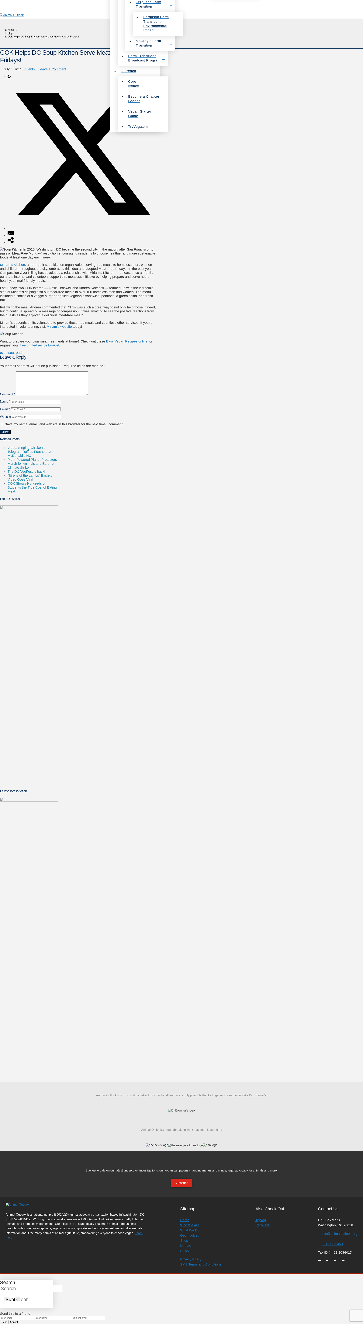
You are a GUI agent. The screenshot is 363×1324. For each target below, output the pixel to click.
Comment (7, 394)
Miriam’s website (59, 326)
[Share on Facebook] (9, 77)
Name (5, 401)
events (5, 353)
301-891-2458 (332, 1244)
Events (29, 69)
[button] (358, 15)
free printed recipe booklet (39, 345)
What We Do (189, 1230)
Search (7, 1282)
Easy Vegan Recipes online (126, 341)
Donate (185, 1246)
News (184, 1251)
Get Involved (189, 1235)
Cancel (14, 1322)
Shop (184, 1240)
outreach (16, 353)
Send (4, 1322)
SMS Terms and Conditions (200, 1264)
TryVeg (260, 1220)
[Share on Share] (11, 242)
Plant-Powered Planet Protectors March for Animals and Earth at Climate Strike (32, 463)
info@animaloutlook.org (339, 1234)
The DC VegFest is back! (26, 471)
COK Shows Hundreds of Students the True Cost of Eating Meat (32, 487)
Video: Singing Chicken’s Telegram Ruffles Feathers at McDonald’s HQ (29, 452)
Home (184, 1220)
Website (5, 416)
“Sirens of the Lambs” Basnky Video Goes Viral (30, 477)
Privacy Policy (190, 1259)
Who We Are (189, 1225)
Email (5, 409)
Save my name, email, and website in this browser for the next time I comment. (64, 424)
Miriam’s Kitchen (12, 265)
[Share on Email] (11, 235)
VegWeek (262, 1225)
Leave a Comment (51, 69)
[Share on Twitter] (83, 228)
